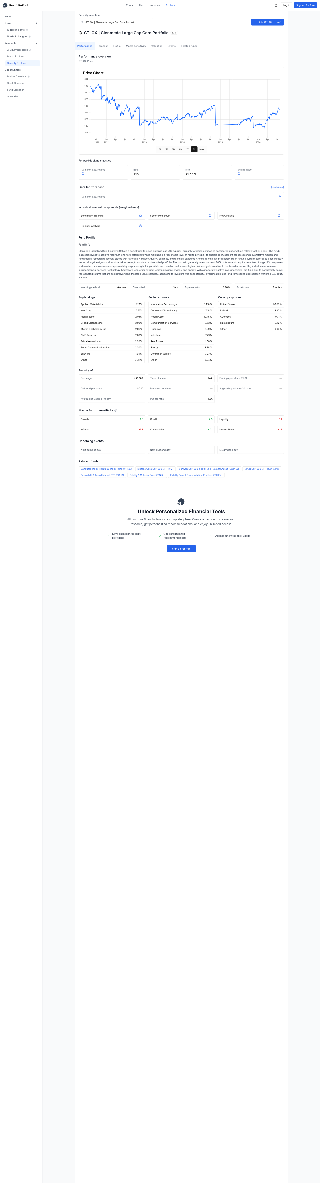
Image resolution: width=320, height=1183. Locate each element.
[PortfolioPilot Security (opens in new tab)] (276, 5)
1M (166, 149)
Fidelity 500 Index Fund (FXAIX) (147, 475)
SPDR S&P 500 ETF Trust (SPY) (262, 468)
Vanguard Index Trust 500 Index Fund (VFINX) (106, 468)
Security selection (89, 15)
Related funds (189, 46)
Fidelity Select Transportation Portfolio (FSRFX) (196, 475)
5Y (194, 149)
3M (173, 149)
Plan (141, 5)
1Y (187, 149)
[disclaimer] (277, 187)
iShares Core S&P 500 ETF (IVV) (155, 468)
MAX (202, 149)
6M (180, 149)
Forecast (103, 46)
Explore (170, 5)
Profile (117, 46)
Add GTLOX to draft (270, 22)
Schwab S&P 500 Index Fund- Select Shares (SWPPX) (209, 468)
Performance (84, 46)
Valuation (156, 46)
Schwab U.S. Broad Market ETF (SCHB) (102, 475)
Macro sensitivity (136, 46)
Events (172, 46)
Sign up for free (305, 5)
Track (129, 5)
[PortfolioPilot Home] (181, 502)
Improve (155, 5)
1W (159, 149)
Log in (286, 5)
